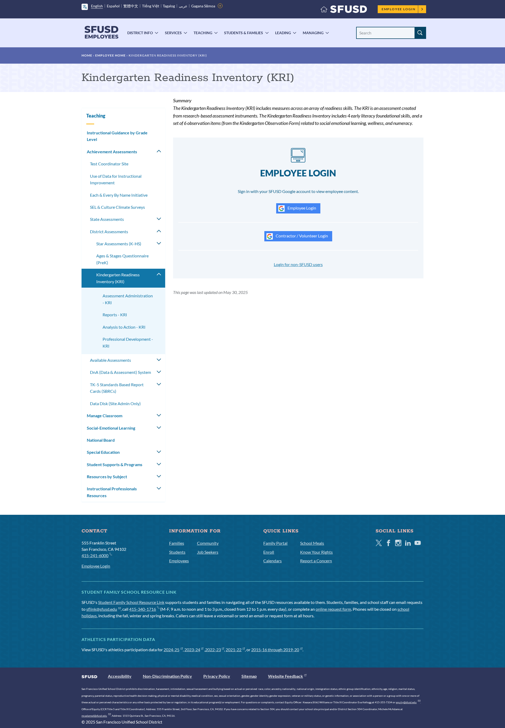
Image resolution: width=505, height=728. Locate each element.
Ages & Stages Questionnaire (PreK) (122, 259)
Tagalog (169, 6)
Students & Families (243, 32)
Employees (179, 560)
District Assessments (109, 231)
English (97, 6)
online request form (333, 609)
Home (87, 55)
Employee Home (110, 55)
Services (173, 32)
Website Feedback (285, 676)
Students (177, 551)
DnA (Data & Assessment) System (120, 372)
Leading (283, 32)
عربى (183, 6)
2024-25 (171, 649)
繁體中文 (130, 6)
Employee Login (399, 9)
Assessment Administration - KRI (128, 299)
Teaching (203, 32)
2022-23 (213, 649)
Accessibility (120, 676)
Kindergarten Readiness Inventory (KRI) (118, 278)
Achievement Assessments (112, 151)
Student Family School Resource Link (131, 602)
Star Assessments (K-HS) (118, 243)
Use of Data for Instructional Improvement (116, 179)
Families (176, 543)
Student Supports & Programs (114, 464)
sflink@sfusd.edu (101, 609)
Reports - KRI (115, 314)
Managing (313, 32)
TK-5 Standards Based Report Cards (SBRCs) (117, 388)
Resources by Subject (107, 476)
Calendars (272, 560)
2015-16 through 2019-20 (275, 649)
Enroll (268, 551)
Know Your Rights (316, 551)
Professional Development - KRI (128, 342)
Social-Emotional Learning (111, 427)
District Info (140, 32)
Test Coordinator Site (109, 163)
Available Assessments (110, 360)
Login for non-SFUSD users (298, 264)
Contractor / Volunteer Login (301, 235)
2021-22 (233, 649)
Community (208, 543)
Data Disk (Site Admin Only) (115, 403)
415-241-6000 (95, 555)
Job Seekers (207, 551)
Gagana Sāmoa (203, 6)
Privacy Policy (216, 676)
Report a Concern (316, 560)
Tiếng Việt (150, 6)
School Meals (312, 543)
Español (113, 6)
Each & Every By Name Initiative (119, 194)
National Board (101, 439)
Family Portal (275, 543)
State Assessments (107, 219)
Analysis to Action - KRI (124, 326)
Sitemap (249, 676)
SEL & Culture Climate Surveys (117, 207)
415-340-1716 (142, 609)
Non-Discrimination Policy (167, 676)
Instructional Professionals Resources (112, 492)
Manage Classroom (104, 415)
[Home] (344, 10)
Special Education (103, 452)
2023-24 (192, 649)
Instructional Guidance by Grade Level (117, 136)
